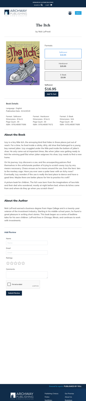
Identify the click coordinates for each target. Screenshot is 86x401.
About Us (68, 397)
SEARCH (37, 5)
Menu (78, 13)
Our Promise (69, 394)
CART (47, 5)
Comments (10, 269)
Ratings (9, 258)
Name (8, 238)
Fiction (47, 397)
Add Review (10, 232)
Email (8, 248)
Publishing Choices (51, 394)
